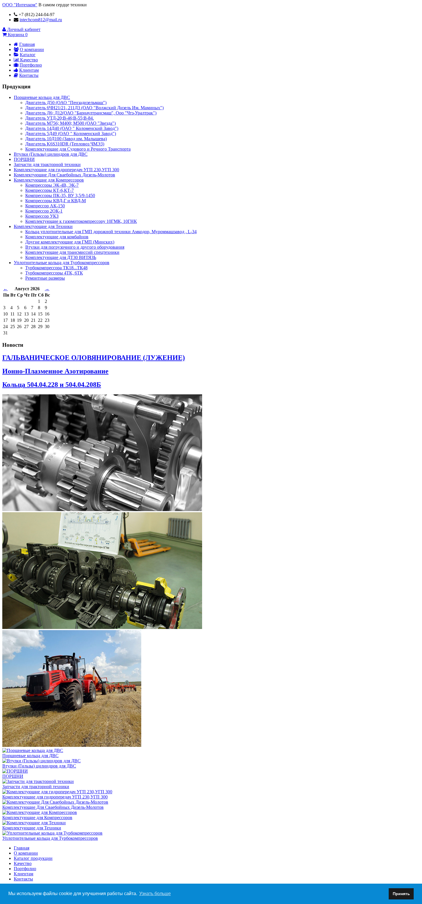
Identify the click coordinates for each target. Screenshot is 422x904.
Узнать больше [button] (155, 893)
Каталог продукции (33, 858)
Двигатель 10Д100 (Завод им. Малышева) (66, 138)
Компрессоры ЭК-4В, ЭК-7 (52, 185)
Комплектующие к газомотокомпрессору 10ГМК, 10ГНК (81, 221)
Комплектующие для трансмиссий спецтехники (72, 252)
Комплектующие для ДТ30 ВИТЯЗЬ (60, 257)
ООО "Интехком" (19, 4)
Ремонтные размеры (45, 278)
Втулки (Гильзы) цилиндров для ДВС (51, 154)
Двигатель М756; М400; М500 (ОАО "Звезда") (70, 123)
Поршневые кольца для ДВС (42, 97)
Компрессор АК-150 (45, 205)
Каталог (28, 54)
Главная (27, 44)
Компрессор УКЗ (42, 216)
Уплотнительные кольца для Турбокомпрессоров (61, 262)
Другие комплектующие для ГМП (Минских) (69, 241)
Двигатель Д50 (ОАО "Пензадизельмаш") (66, 102)
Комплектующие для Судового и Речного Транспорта (78, 149)
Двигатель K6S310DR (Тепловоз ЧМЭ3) (64, 143)
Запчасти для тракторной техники (47, 164)
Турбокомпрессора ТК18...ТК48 (56, 267)
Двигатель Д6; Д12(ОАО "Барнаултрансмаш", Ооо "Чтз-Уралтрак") (90, 112)
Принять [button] (401, 893)
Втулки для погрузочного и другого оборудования (74, 247)
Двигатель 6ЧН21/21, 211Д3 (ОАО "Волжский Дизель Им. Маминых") (94, 107)
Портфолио (31, 65)
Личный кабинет (23, 29)
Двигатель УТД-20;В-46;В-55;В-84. (59, 118)
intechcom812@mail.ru (41, 19)
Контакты (28, 75)
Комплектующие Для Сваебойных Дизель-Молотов (64, 174)
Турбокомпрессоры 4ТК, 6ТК (54, 272)
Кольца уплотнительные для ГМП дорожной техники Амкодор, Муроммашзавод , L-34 (111, 231)
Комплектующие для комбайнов (56, 236)
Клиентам (29, 70)
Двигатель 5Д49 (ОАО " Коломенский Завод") (70, 133)
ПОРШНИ (24, 159)
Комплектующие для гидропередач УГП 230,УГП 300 (66, 169)
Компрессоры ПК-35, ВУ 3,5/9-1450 (60, 195)
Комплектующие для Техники (43, 226)
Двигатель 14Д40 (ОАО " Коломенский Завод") (71, 128)
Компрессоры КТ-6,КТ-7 (49, 190)
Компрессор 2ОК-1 (44, 211)
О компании (32, 49)
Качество (28, 59)
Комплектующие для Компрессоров (49, 180)
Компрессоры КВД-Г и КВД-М (55, 200)
